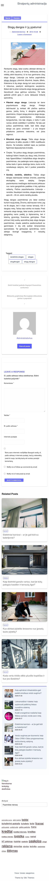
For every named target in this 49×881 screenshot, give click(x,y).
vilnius (4, 851)
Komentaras (9, 383)
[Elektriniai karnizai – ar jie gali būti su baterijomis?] (24, 512)
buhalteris (25, 823)
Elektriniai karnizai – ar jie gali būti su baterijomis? (21, 536)
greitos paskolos (24, 827)
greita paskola (5, 827)
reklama (7, 846)
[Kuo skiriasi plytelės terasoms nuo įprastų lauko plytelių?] (24, 606)
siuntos (26, 846)
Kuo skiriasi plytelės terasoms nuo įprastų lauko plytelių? (23, 630)
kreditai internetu (20, 832)
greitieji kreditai (14, 827)
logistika (19, 836)
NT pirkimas (7, 841)
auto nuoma (17, 820)
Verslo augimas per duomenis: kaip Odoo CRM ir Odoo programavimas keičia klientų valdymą (29, 738)
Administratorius (18, 32)
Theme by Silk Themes (24, 878)
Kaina (33, 826)
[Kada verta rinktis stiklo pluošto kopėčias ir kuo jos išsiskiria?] (24, 653)
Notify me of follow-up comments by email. (22, 467)
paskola (25, 841)
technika (33, 846)
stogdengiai (15, 261)
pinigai (45, 841)
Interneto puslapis (10, 437)
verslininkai (41, 846)
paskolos (35, 840)
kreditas (32, 831)
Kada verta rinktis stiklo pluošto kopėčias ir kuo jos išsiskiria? (23, 677)
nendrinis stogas (17, 257)
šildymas (12, 850)
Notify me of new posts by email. (18, 474)
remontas (18, 846)
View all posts (24, 346)
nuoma (17, 841)
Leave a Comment (24, 34)
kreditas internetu (7, 837)
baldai (25, 819)
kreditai (7, 831)
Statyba (17, 18)
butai (32, 823)
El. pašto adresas (11, 426)
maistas (27, 837)
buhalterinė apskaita (11, 823)
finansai (39, 823)
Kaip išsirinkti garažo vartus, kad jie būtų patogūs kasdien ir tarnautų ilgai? (22, 583)
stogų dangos (10, 80)
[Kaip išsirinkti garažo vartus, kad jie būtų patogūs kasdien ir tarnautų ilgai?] (24, 559)
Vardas (7, 415)
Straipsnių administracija (32, 3)
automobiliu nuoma (7, 820)
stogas (30, 257)
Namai (7, 18)
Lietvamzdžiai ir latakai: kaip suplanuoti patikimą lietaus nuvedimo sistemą (26, 704)
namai (33, 836)
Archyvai (5, 801)
